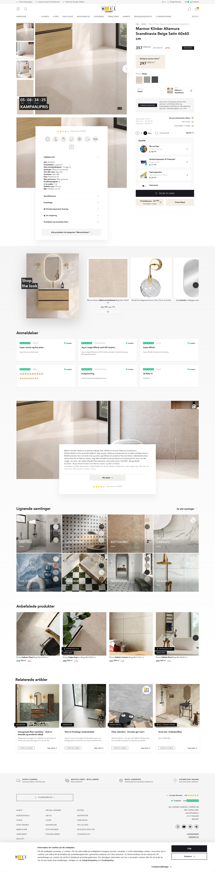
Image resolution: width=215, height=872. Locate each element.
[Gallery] (81, 68)
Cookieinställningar (160, 867)
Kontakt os (194, 837)
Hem (137, 24)
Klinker (144, 24)
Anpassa (188, 856)
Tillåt (189, 848)
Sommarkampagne (25, 2)
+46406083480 (193, 834)
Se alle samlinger (186, 509)
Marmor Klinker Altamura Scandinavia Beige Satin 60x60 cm (169, 24)
